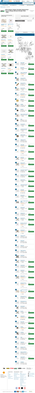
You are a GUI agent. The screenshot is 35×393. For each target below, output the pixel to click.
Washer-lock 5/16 (3, 39)
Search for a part (18, 18)
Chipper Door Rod (22, 235)
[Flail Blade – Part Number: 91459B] (17, 105)
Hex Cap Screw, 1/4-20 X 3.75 (24, 169)
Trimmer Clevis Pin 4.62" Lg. (24, 184)
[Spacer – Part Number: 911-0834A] (17, 120)
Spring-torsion (22, 240)
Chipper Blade (3, 54)
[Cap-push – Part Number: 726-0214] (10, 65)
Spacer (21, 119)
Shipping (9, 374)
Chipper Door (22, 245)
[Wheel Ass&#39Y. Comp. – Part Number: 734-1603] (17, 348)
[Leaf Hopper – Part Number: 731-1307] (17, 363)
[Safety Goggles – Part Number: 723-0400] (17, 64)
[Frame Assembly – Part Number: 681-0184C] (17, 266)
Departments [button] (2, 3)
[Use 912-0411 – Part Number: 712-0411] (17, 159)
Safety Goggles (22, 62)
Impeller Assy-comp (22, 139)
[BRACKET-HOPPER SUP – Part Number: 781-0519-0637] (17, 353)
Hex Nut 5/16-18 (3, 68)
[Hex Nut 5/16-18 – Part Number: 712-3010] (4, 65)
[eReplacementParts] (6, 1)
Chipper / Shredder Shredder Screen (24, 201)
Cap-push (9, 68)
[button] (33, 1)
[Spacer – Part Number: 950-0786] (17, 338)
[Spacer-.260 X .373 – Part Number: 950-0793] (17, 181)
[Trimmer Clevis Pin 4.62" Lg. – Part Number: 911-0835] (17, 186)
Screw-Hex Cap (22, 270)
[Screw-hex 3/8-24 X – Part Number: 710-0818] (17, 84)
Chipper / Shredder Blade (23, 72)
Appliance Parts (16, 373)
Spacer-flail (21, 109)
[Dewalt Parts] (8, 368)
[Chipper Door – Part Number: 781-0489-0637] (17, 246)
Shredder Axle (22, 342)
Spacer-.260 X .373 (22, 179)
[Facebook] (16, 388)
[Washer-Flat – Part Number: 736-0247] (17, 100)
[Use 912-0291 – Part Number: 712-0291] (17, 191)
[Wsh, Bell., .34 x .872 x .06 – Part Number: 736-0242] (10, 20)
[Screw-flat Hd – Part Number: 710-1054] (10, 36)
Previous (18, 32)
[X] (22, 388)
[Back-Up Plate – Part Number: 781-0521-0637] (17, 323)
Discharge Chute (22, 213)
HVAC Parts (15, 376)
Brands (7, 3)
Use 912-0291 (22, 189)
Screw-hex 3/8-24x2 (22, 78)
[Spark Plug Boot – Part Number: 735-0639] (17, 307)
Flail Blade (21, 104)
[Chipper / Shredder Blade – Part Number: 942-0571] (17, 74)
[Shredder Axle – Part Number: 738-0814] (17, 343)
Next (32, 32)
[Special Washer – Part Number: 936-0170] (17, 256)
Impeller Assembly (22, 134)
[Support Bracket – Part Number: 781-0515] (17, 358)
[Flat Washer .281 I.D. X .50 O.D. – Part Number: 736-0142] (17, 176)
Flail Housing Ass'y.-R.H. (23, 301)
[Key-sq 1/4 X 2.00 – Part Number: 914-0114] (17, 90)
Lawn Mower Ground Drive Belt (4, 24)
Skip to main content (17, 5)
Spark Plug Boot (22, 306)
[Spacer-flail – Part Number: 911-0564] (17, 110)
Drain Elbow (22, 332)
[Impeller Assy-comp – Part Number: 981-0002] (17, 141)
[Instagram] (19, 388)
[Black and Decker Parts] (4, 368)
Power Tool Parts (16, 379)
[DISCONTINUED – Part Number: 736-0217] (17, 95)
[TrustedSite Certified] (30, 391)
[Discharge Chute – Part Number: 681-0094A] (17, 214)
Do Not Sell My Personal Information (23, 379)
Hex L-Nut (9, 54)
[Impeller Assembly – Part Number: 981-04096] (17, 136)
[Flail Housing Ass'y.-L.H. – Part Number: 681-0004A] (17, 297)
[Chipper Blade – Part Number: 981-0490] (4, 51)
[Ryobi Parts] (12, 368)
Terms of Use (22, 381)
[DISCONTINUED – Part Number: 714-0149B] (17, 209)
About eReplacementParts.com (23, 373)
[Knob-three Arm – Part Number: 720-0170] (17, 232)
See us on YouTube (31, 376)
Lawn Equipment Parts (17, 377)
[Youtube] (25, 388)
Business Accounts (10, 378)
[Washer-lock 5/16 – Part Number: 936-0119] (4, 36)
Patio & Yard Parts (16, 378)
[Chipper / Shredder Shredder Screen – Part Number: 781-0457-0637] (17, 203)
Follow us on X (31, 375)
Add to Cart (4, 31)
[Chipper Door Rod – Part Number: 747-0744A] (17, 237)
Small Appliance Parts (16, 374)
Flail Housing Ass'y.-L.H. (23, 296)
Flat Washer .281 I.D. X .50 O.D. (24, 174)
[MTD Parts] (16, 368)
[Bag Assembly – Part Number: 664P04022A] (17, 69)
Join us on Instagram (31, 374)
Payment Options (10, 376)
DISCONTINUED (22, 93)
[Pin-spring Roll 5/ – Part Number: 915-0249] (17, 125)
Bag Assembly (22, 67)
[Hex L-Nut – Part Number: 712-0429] (10, 51)
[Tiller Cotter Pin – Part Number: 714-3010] (17, 197)
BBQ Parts (15, 375)
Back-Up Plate (22, 321)
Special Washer (22, 255)
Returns (9, 375)
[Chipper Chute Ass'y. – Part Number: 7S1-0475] (17, 251)
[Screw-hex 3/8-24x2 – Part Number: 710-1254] (17, 79)
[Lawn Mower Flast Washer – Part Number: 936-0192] (17, 131)
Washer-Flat (22, 99)
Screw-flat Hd (9, 39)
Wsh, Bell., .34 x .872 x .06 (10, 24)
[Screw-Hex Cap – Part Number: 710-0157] (17, 272)
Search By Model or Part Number (27, 3)
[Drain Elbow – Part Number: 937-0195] (17, 333)
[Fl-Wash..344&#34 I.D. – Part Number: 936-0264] (17, 318)
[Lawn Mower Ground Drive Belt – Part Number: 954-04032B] (4, 20)
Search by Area (29, 20)
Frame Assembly (22, 265)
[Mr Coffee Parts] (23, 368)
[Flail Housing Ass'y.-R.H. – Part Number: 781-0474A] (17, 302)
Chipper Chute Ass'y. (23, 250)
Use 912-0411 (22, 157)
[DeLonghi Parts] (19, 368)
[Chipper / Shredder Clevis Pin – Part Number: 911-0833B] (17, 115)
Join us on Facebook (31, 373)
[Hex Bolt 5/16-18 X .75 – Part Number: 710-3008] (17, 285)
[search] (33, 3)
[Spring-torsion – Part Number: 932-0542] (17, 242)
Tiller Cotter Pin (22, 195)
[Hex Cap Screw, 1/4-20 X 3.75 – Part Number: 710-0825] (17, 171)
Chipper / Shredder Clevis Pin (24, 114)
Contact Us (9, 377)
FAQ (8, 373)
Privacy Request (22, 380)
